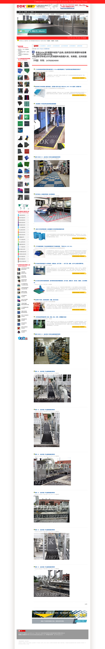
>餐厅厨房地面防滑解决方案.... (24, 280)
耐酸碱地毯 (34, 14)
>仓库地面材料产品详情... (24, 296)
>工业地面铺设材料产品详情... (24, 308)
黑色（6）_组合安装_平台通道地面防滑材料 (45, 371)
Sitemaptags (85, 1)
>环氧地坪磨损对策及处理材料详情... (25, 304)
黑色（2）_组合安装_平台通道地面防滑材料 (45, 529)
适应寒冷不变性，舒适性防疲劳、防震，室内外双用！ (47, 299)
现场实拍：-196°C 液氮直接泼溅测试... (23, 50)
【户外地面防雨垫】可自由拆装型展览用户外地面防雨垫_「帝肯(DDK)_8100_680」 (54, 246)
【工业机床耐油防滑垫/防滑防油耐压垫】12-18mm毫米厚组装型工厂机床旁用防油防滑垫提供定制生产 (58, 69)
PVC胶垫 (40, 14)
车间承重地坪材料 (46, 14)
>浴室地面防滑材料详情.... (24, 273)
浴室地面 (50, 265)
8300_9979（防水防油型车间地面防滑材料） (57, 105)
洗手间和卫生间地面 (52, 230)
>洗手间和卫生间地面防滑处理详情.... (25, 269)
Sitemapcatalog (78, 1)
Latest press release (65, 1)
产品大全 (41, 48)
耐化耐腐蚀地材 (57, 44)
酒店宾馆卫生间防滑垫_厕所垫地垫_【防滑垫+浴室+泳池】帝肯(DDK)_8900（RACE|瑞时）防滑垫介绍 (58, 86)
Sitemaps (72, 1)
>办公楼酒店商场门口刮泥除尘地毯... (25, 284)
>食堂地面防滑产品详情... (24, 320)
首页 (38, 48)
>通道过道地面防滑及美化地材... (24, 312)
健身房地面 (80, 44)
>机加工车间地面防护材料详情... (24, 300)
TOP (21, 630)
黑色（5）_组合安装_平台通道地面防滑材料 (45, 409)
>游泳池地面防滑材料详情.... (24, 276)
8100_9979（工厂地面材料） (54, 158)
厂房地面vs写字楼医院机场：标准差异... (23, 55)
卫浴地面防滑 (43, 44)
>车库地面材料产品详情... (24, 331)
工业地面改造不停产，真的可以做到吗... (23, 52)
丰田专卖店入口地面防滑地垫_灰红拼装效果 (45, 194)
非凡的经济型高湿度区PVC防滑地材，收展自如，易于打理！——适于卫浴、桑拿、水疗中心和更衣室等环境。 (59, 263)
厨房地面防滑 (73, 44)
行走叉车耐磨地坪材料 (26, 14)
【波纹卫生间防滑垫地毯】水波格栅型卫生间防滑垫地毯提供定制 (49, 229)
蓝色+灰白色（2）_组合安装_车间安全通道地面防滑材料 (47, 157)
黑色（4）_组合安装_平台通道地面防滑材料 (45, 454)
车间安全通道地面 (51, 301)
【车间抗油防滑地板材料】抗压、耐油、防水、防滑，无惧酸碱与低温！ (51, 317)
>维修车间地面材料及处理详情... (24, 292)
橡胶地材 (49, 44)
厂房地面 (50, 318)
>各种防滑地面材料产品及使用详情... (24, 288)
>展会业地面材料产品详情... (24, 327)
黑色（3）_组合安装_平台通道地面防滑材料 (45, 492)
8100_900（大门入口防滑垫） (54, 196)
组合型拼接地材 (65, 44)
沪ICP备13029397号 (49, 634)
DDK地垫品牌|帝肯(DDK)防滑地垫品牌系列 (56, 88)
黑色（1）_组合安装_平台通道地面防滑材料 (45, 567)
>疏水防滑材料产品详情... (24, 324)
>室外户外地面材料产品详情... (24, 316)
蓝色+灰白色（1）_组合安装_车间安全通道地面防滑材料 (47, 334)
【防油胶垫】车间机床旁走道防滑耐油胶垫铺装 (45, 103)
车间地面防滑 (50, 71)
